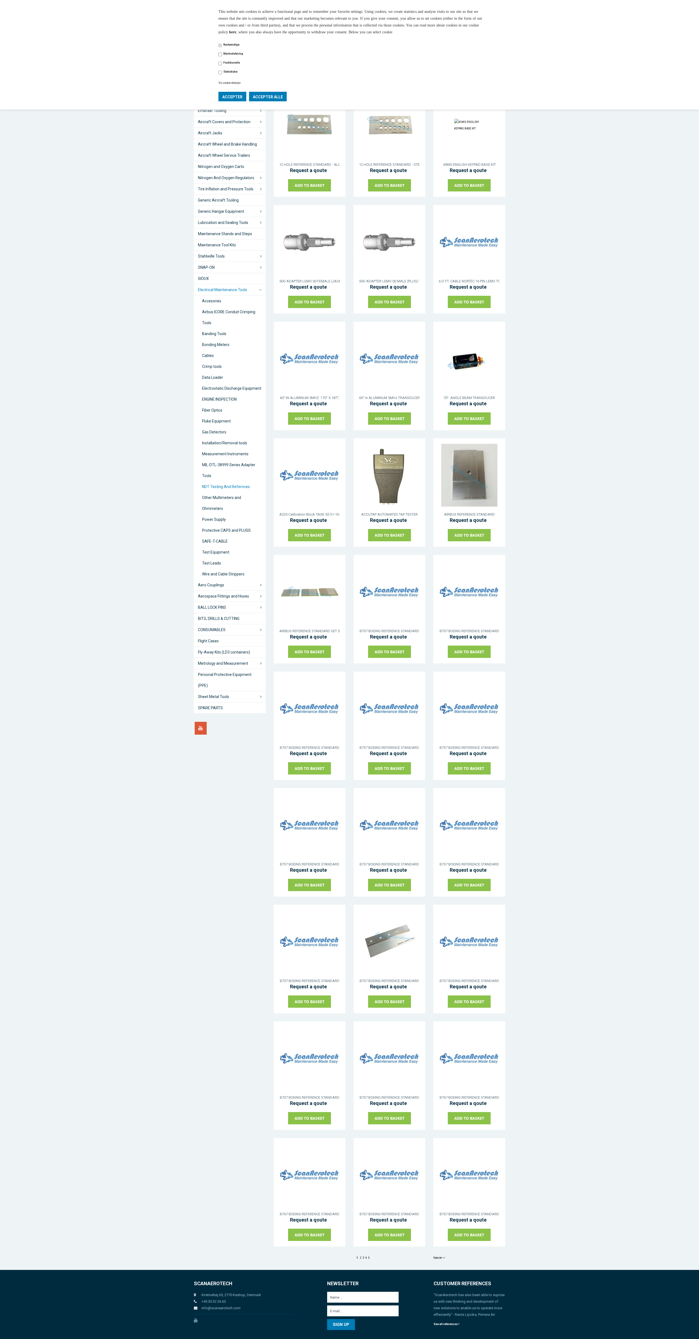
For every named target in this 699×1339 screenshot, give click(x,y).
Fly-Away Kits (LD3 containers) (224, 652)
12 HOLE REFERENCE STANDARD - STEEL (389, 164)
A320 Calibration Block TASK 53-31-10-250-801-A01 (309, 514)
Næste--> (439, 1257)
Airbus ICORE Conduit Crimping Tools (228, 317)
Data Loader (212, 377)
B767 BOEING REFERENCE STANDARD (469, 1097)
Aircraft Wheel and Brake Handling (227, 144)
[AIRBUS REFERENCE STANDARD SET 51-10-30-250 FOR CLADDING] (309, 591)
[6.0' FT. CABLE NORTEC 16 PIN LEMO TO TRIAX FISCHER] (469, 242)
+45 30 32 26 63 (214, 1301)
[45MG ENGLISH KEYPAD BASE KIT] (469, 125)
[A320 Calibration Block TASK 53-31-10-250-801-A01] (309, 475)
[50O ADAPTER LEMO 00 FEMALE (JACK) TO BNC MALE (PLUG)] (309, 242)
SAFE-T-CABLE (215, 541)
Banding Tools (214, 334)
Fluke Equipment (216, 421)
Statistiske (230, 71)
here (232, 32)
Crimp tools (212, 366)
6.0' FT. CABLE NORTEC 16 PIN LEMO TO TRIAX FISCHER (469, 281)
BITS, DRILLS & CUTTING (218, 618)
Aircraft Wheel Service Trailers (224, 155)
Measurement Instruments (225, 454)
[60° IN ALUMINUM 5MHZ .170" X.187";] (309, 358)
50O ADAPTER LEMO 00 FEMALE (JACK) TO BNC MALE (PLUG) (309, 281)
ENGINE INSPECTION (219, 399)
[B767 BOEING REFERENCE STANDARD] (469, 1058)
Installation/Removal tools (224, 443)
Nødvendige (231, 44)
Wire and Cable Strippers (223, 574)
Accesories (211, 301)
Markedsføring (233, 53)
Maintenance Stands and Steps (225, 234)
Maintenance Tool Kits (217, 245)
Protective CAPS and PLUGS (226, 530)
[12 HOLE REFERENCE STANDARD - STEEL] (389, 125)
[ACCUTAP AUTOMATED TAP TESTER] (389, 475)
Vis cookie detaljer (229, 82)
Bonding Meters (215, 344)
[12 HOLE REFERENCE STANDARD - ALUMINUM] (309, 125)
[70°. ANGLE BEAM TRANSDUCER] (469, 358)
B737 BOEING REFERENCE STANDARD (389, 631)
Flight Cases (208, 641)
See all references (446, 1324)
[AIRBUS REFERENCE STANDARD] (469, 475)
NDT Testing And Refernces (226, 486)
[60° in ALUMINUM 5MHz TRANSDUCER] (389, 358)
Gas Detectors (214, 432)
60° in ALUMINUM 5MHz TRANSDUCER (389, 398)
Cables (208, 355)
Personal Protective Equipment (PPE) (224, 680)
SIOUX (203, 278)
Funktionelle (231, 62)
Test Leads (211, 563)
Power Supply (214, 519)
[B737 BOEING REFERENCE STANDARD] (389, 591)
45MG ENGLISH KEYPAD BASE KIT (469, 164)
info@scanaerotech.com (221, 1308)
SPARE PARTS (210, 708)
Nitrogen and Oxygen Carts (221, 166)
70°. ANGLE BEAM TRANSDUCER (469, 398)
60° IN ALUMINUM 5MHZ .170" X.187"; (309, 398)
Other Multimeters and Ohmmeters (221, 503)
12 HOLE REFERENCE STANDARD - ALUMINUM (309, 164)
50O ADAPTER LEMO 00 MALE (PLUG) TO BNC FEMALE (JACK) (389, 281)
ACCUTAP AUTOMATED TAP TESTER (389, 514)
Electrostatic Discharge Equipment (231, 388)
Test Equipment (215, 552)
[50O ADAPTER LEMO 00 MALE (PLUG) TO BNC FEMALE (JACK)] (389, 242)
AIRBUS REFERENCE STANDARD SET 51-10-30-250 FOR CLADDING (309, 631)
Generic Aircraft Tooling (218, 200)
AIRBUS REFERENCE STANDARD (469, 514)
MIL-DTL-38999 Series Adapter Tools (228, 470)
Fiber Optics (212, 410)
